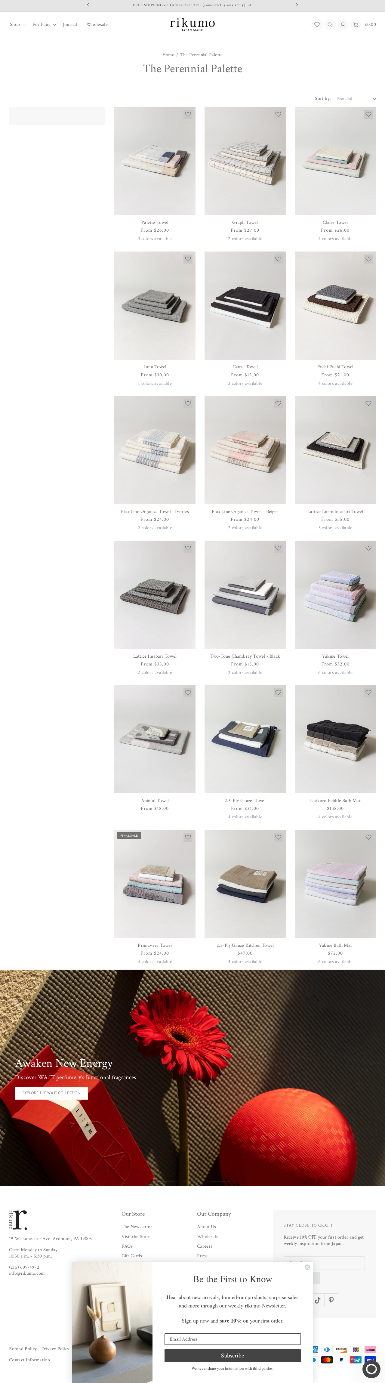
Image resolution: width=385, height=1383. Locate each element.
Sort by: (323, 98)
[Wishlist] (317, 24)
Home (168, 55)
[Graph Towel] (245, 161)
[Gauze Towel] (245, 306)
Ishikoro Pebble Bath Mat (335, 801)
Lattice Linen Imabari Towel (335, 511)
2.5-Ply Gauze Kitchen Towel (245, 945)
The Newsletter (137, 1227)
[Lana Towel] (155, 306)
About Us (206, 1227)
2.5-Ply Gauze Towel (245, 801)
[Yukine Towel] (335, 595)
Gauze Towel (245, 367)
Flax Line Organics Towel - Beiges (245, 511)
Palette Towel (154, 222)
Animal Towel (155, 801)
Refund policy (23, 1349)
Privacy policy (55, 1349)
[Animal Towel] (155, 739)
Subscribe (232, 1356)
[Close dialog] (307, 1267)
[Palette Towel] (155, 161)
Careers (204, 1246)
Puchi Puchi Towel (335, 367)
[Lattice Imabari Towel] (155, 595)
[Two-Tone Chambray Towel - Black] (245, 595)
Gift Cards (132, 1256)
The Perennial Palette (201, 55)
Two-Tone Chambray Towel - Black (245, 656)
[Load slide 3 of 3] (220, 1181)
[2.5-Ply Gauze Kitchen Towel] (245, 884)
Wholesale (207, 1236)
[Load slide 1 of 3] (165, 1181)
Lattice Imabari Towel (155, 656)
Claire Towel (335, 222)
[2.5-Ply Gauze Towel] (245, 739)
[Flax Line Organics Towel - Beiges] (245, 450)
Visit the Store (136, 1236)
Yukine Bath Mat (335, 945)
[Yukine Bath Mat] (335, 884)
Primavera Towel (155, 945)
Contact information (29, 1360)
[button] (16, 25)
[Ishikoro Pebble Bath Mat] (335, 739)
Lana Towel (154, 367)
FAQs (127, 1246)
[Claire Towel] (335, 161)
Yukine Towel (335, 656)
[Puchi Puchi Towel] (335, 306)
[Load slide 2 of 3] (192, 1181)
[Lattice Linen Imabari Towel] (335, 450)
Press (202, 1256)
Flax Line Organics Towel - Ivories (155, 511)
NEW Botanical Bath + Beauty (51, 1096)
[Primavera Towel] (155, 884)
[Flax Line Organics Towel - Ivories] (155, 450)
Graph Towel (245, 222)
